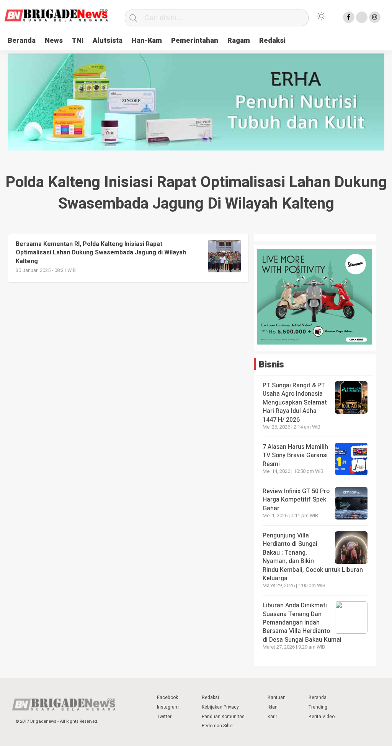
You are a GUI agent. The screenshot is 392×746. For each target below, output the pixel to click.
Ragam (238, 41)
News (54, 41)
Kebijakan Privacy (220, 707)
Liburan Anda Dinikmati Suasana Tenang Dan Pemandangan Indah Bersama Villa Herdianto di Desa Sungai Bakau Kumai (303, 622)
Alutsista (107, 41)
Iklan (273, 707)
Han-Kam (147, 41)
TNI (77, 41)
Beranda (22, 41)
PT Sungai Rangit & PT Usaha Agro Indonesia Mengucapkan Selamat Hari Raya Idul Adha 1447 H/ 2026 (295, 402)
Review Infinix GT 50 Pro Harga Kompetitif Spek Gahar (296, 500)
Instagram (168, 707)
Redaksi (272, 41)
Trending (318, 707)
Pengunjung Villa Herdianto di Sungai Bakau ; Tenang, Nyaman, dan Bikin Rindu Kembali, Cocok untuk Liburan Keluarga (313, 557)
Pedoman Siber (218, 725)
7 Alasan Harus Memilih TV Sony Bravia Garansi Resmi (295, 455)
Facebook (167, 697)
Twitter (164, 716)
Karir (272, 716)
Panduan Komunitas (223, 716)
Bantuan (277, 697)
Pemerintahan (194, 41)
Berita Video (322, 716)
